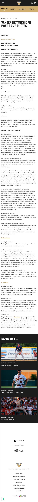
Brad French (4, 282)
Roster (12, 9)
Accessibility (19, 491)
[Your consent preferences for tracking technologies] (3, 499)
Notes (13, 39)
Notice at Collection (19, 488)
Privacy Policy (19, 474)
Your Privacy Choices (19, 485)
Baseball (3, 363)
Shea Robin (17, 317)
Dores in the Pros (7, 419)
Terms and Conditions (19, 479)
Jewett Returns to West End (12, 392)
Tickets (31, 9)
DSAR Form (19, 482)
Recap (3, 39)
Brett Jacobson (5, 238)
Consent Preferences (19, 477)
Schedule (22, 9)
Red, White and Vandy (9, 365)
